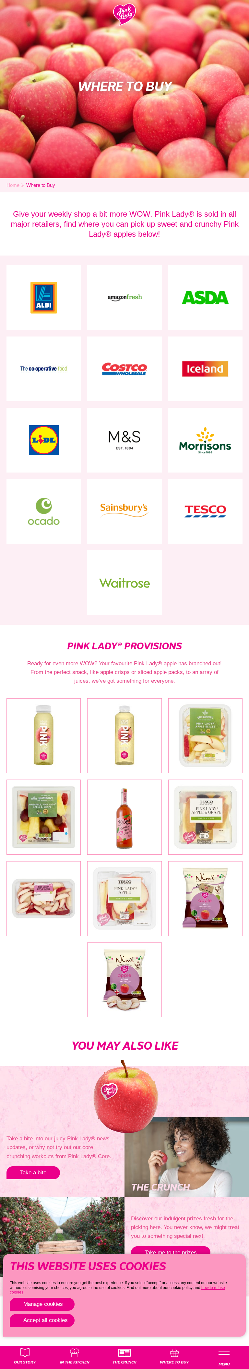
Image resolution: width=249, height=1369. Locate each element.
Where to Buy (40, 185)
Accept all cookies (45, 1320)
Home (12, 185)
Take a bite (33, 1172)
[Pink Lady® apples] (124, 14)
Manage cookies (43, 1304)
